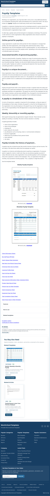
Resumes (20, 444)
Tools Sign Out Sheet (7, 276)
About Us (3, 451)
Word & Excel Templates (8, 1)
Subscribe (20, 476)
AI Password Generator (19, 487)
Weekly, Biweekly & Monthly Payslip (13, 367)
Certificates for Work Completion (10, 322)
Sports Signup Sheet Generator (10, 260)
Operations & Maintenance (40, 437)
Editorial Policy (4, 455)
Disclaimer (9, 484)
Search (46, 5)
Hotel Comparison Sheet (8, 290)
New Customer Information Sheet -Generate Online (15, 280)
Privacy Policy (4, 462)
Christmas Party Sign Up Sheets (10, 266)
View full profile (5, 332)
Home (3, 10)
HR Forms (3, 437)
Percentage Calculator (21, 490)
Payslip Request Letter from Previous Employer (12, 404)
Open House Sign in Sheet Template (11, 299)
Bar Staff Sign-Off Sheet (8, 257)
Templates (13, 10)
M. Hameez (14, 15)
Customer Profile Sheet (8, 270)
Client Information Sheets (8, 253)
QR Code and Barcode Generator (8, 490)
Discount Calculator (33, 490)
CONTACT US (41, 484)
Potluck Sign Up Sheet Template (10, 286)
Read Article (8, 414)
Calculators (36, 435)
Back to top (46, 493)
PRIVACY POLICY (33, 484)
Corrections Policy (5, 458)
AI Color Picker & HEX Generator (33, 487)
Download (29, 203)
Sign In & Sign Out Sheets (8, 273)
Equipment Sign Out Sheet (9, 293)
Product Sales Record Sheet (9, 283)
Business (8, 10)
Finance (36, 440)
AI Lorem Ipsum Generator (7, 487)
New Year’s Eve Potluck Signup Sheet (11, 263)
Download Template (10, 377)
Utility (35, 442)
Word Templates (21, 435)
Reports (3, 442)
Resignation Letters (22, 442)
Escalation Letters (6, 321)
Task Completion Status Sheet (10, 296)
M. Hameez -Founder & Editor (8, 453)
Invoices (3, 440)
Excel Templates (21, 437)
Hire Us (3, 484)
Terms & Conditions (24, 484)
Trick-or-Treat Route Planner (24, 451)
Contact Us (3, 460)
